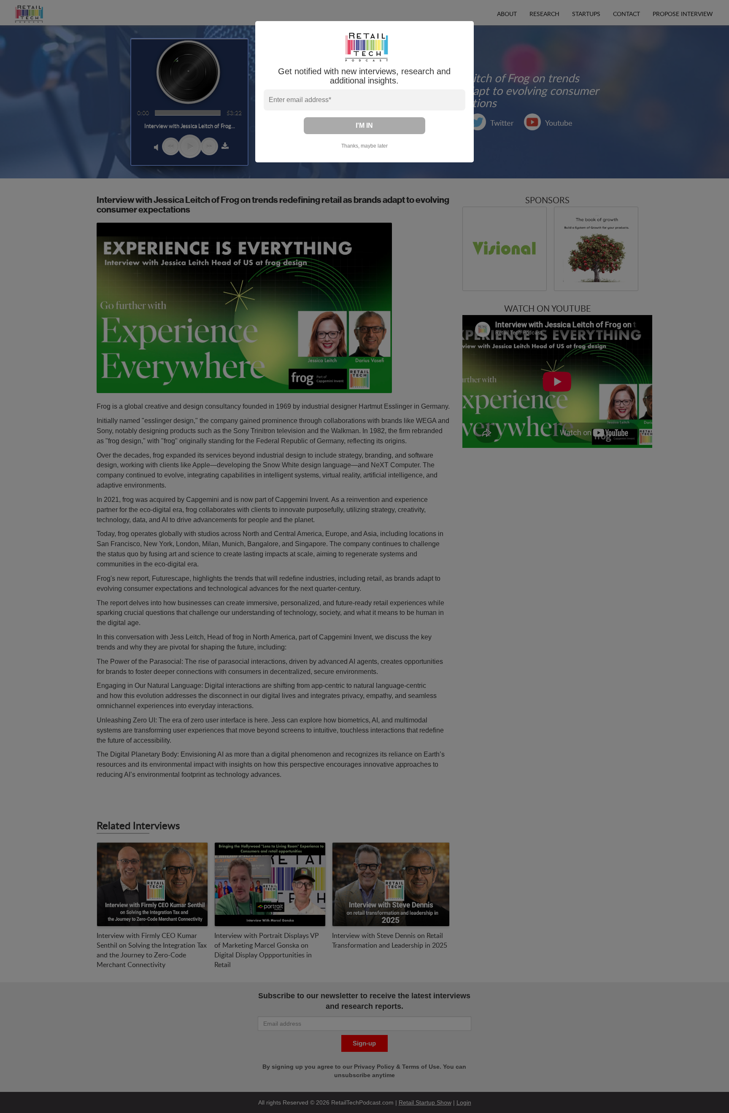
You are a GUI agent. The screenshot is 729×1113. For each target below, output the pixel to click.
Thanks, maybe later (364, 146)
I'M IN (364, 125)
